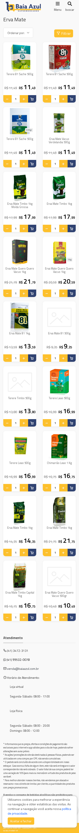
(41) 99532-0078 (18, 659)
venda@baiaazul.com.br (23, 668)
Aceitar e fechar (21, 821)
